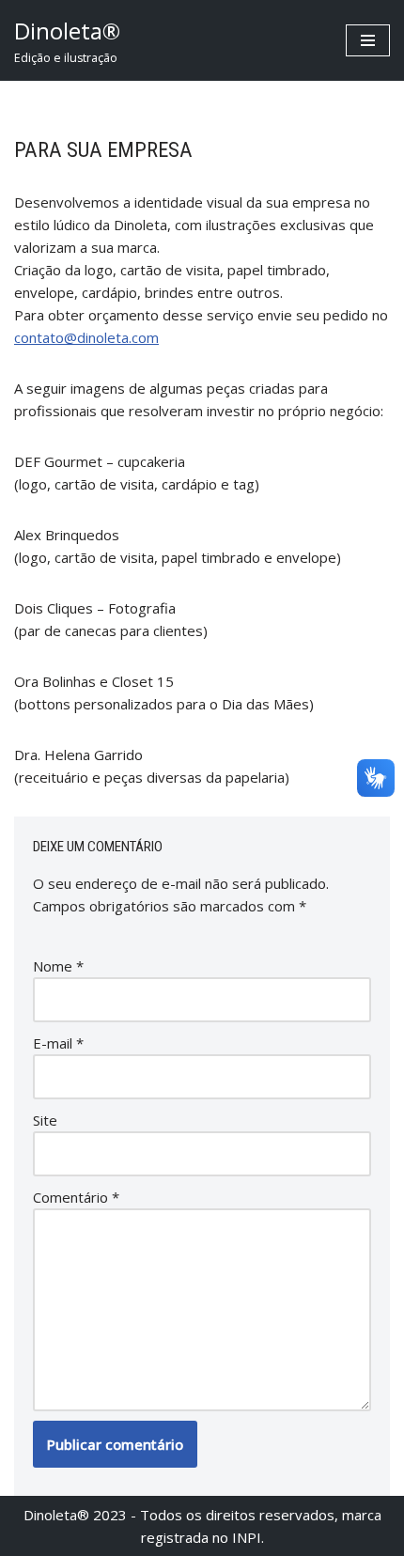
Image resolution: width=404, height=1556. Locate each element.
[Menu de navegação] (368, 40)
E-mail (58, 1043)
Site (45, 1120)
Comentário (76, 1197)
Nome (58, 966)
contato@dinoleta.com (86, 337)
